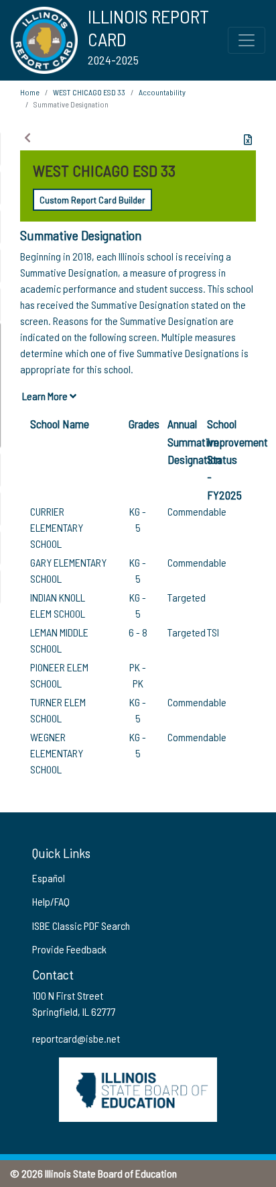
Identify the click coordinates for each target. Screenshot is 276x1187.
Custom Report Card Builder (92, 199)
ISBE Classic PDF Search (81, 925)
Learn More (46, 395)
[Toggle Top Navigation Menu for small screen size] (246, 40)
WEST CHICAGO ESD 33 (89, 92)
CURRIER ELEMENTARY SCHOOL (56, 527)
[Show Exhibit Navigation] (27, 137)
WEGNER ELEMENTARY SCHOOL (56, 752)
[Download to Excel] (248, 139)
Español (48, 877)
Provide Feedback (69, 949)
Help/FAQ (51, 901)
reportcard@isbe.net (76, 1038)
